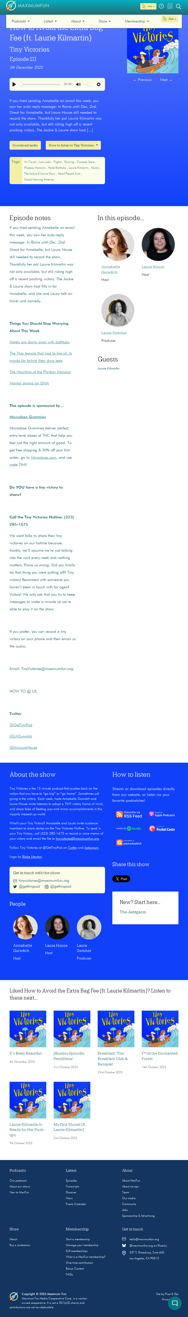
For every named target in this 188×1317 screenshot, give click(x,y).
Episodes (71, 1180)
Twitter (72, 847)
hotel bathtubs (57, 168)
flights (58, 162)
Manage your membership (82, 1245)
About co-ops (130, 1186)
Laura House (153, 267)
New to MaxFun (19, 1192)
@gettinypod (29, 887)
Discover (71, 1192)
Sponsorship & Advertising (138, 1216)
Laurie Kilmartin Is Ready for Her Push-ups (28, 1129)
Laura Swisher (114, 333)
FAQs (69, 1274)
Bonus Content (75, 1268)
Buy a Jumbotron (20, 1245)
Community (129, 1204)
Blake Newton (32, 857)
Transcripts (72, 1186)
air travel (30, 162)
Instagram (91, 847)
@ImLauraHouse (23, 748)
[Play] (14, 84)
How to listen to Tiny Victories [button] (72, 145)
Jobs (125, 1210)
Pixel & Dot (171, 1294)
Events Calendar (76, 1204)
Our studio (129, 1198)
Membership (135, 21)
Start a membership (78, 1239)
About (76, 21)
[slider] (40, 84)
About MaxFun (131, 1180)
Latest (48, 21)
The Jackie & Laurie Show (40, 173)
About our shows (20, 1186)
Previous (142, 80)
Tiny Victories (29, 49)
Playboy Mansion (35, 168)
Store (103, 21)
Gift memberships (77, 1251)
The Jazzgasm (133, 912)
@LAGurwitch (21, 736)
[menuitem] (20, 21)
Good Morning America (39, 179)
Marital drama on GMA (29, 383)
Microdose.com (43, 458)
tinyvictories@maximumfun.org (77, 838)
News (69, 1198)
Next (166, 80)
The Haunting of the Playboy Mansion (40, 372)
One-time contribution (79, 1262)
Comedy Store (86, 162)
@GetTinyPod (21, 725)
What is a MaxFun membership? (86, 1257)
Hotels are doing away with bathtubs (40, 342)
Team (125, 1192)
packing (69, 162)
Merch (13, 1239)
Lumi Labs (45, 162)
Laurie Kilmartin (79, 168)
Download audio (25, 145)
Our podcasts (18, 1180)
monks (95, 168)
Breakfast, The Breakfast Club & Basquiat (113, 1058)
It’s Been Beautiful (26, 1053)
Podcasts (19, 21)
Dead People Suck (69, 173)
